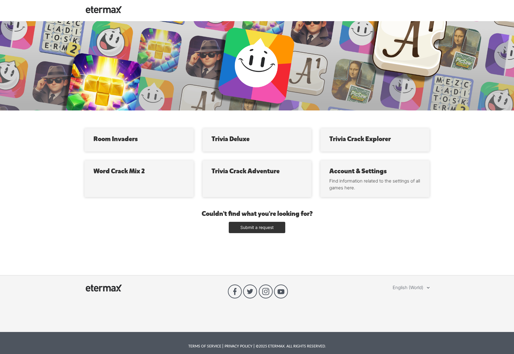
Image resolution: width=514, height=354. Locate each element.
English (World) (408, 287)
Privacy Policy (239, 346)
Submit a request (257, 227)
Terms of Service (205, 346)
